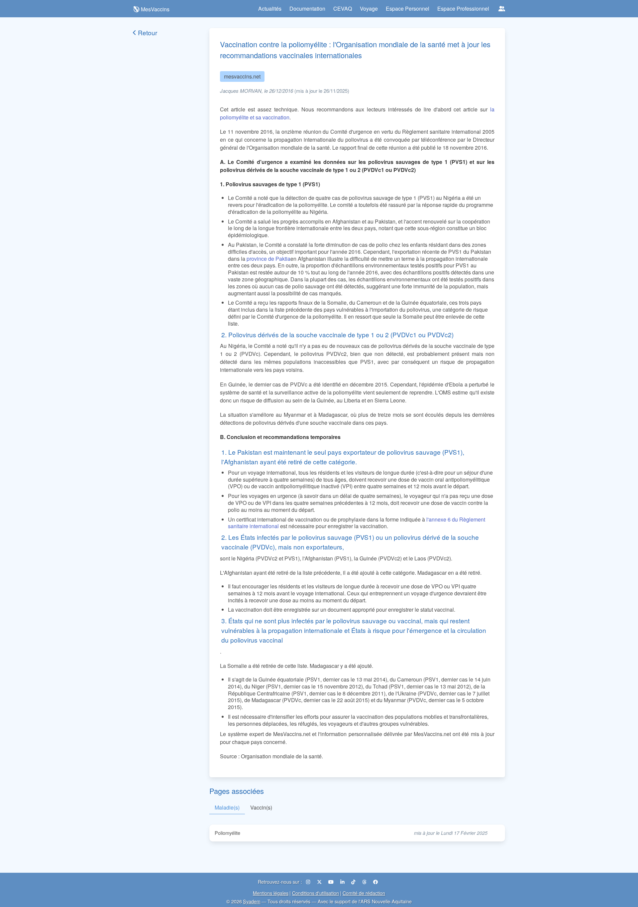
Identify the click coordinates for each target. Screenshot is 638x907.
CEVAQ (342, 8)
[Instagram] (308, 881)
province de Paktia (268, 258)
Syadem (252, 901)
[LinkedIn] (343, 881)
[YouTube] (332, 881)
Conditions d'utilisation (315, 892)
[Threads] (365, 881)
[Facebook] (375, 881)
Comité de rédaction (364, 892)
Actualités (269, 8)
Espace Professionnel (463, 8)
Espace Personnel (407, 8)
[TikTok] (354, 881)
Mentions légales (270, 892)
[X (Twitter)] (320, 881)
